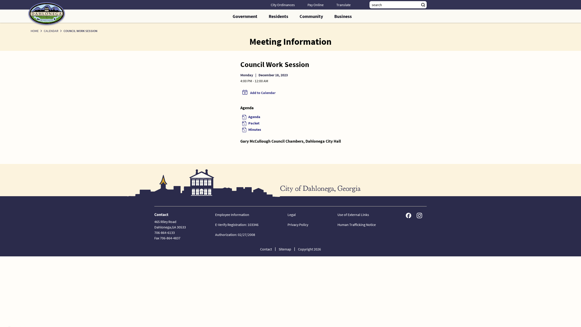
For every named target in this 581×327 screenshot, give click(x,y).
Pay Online (316, 4)
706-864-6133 (164, 232)
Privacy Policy (298, 224)
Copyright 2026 (309, 249)
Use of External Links (353, 214)
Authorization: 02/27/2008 (235, 234)
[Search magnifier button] (423, 4)
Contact (266, 249)
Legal (292, 214)
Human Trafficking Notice (356, 224)
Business (343, 16)
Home (35, 31)
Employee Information (232, 214)
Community (311, 16)
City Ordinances (283, 4)
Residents (278, 16)
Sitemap (285, 249)
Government (245, 16)
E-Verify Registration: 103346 (236, 224)
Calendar (51, 31)
